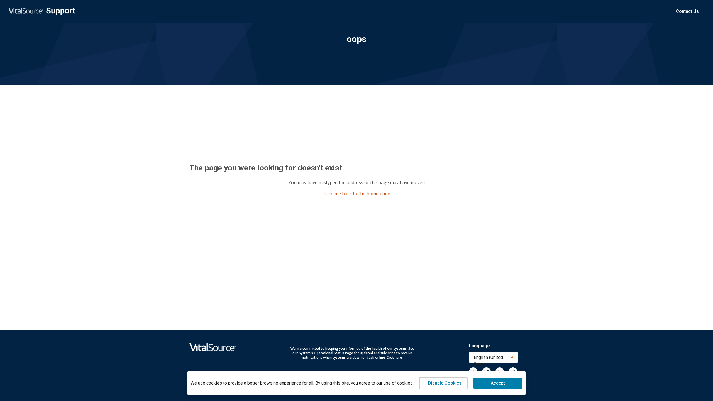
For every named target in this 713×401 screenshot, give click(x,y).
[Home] (41, 11)
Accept (498, 383)
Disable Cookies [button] (445, 383)
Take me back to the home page (356, 193)
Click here (394, 357)
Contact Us (687, 11)
